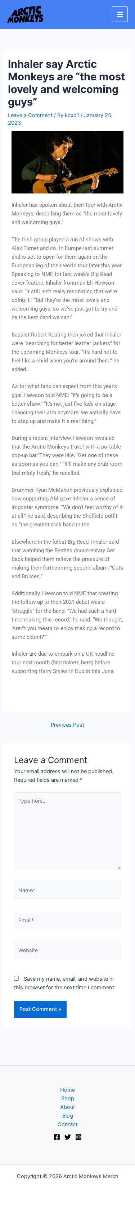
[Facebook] (57, 1137)
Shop (67, 1098)
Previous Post (67, 725)
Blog (67, 1116)
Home (67, 1090)
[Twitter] (67, 1137)
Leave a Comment (30, 115)
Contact (67, 1124)
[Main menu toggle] (120, 14)
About (67, 1107)
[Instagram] (78, 1137)
